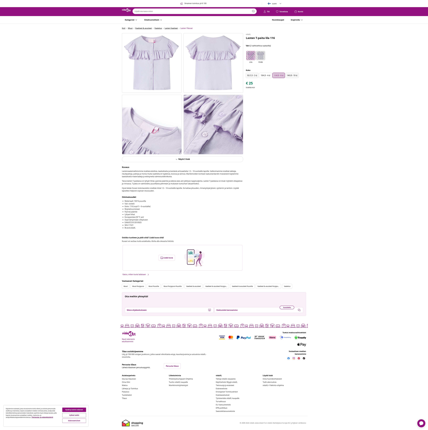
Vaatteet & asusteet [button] (193, 286)
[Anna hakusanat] (253, 11)
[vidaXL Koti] (126, 10)
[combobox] (195, 11)
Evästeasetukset (222, 395)
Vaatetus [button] (287, 286)
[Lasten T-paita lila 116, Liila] (151, 63)
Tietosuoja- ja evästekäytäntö (42, 417)
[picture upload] (194, 258)
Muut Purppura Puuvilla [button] (173, 286)
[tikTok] (304, 358)
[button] (250, 58)
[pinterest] (299, 358)
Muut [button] (126, 286)
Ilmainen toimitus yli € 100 (195, 3)
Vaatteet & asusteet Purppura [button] (216, 286)
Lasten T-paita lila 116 (260, 38)
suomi (274, 4)
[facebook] (288, 358)
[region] (46, 415)
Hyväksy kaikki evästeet (74, 410)
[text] (249, 83)
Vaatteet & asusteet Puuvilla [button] (242, 286)
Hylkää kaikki (74, 415)
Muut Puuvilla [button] (154, 286)
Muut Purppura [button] (138, 286)
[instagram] (294, 358)
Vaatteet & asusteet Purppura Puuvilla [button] (269, 286)
